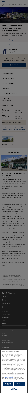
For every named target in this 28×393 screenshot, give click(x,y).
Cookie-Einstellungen (13, 389)
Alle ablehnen (19, 383)
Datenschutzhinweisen (15, 376)
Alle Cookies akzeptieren (7, 384)
